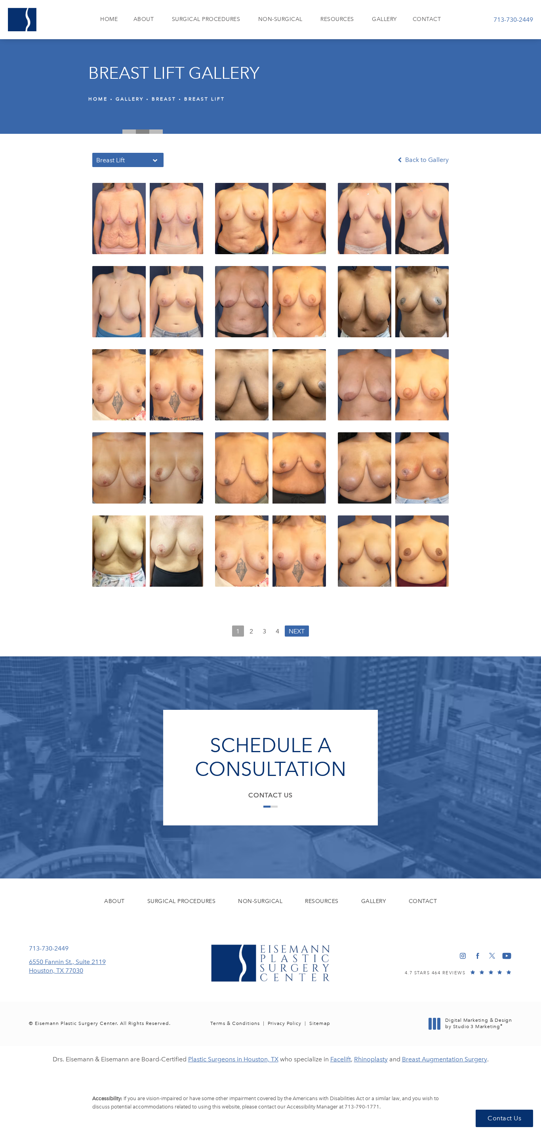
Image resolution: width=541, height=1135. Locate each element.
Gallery (130, 99)
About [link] (143, 19)
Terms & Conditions (235, 1023)
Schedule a (270, 757)
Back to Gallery (426, 160)
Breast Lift (204, 99)
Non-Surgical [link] (280, 19)
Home (98, 99)
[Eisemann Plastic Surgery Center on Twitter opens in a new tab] (492, 956)
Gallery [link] (384, 19)
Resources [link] (337, 19)
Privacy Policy (284, 1023)
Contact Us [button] (504, 1118)
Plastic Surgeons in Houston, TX (233, 1059)
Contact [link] (427, 19)
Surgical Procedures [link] (206, 19)
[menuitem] (109, 20)
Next (297, 631)
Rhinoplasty (371, 1059)
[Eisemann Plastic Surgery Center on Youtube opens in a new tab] (506, 956)
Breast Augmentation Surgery (444, 1059)
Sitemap (319, 1023)
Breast (164, 99)
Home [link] (109, 19)
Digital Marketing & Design (478, 1023)
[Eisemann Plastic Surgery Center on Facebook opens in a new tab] (477, 956)
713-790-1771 (362, 1107)
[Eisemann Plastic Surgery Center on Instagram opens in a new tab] (462, 956)
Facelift (340, 1059)
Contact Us (270, 795)
